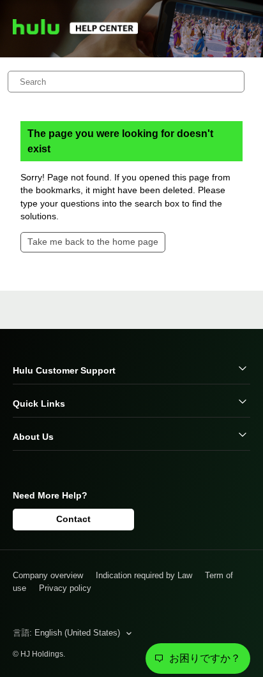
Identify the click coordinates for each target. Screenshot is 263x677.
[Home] (81, 31)
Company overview (48, 575)
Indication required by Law (144, 575)
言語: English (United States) (68, 632)
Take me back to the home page (92, 242)
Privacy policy (65, 588)
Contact (73, 519)
